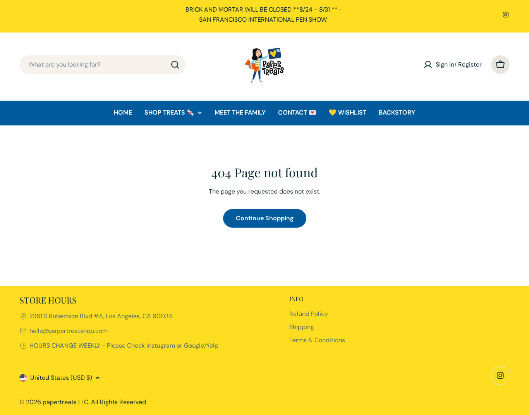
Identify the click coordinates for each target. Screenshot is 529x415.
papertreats (60, 402)
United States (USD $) (61, 378)
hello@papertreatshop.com (68, 331)
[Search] (175, 64)
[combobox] (102, 64)
